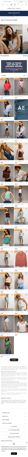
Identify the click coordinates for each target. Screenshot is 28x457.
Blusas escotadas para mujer (14, 401)
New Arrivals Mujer (4, 55)
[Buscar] (7, 5)
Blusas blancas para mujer (6, 400)
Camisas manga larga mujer (11, 402)
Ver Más (14, 359)
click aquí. (3, 451)
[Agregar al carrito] (12, 97)
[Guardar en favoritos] (12, 79)
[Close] (26, 442)
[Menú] (3, 4)
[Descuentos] (15, 5)
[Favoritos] (18, 5)
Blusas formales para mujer (17, 400)
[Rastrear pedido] (11, 4)
